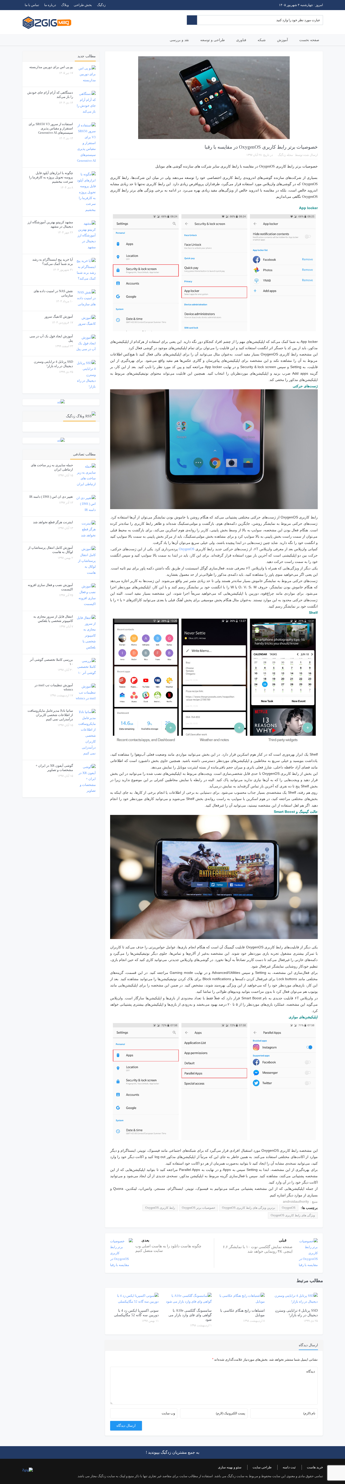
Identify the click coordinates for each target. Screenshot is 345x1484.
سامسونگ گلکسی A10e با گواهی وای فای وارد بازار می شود (190, 1315)
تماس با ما (32, 5)
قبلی (282, 1240)
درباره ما (50, 5)
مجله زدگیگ (285, 155)
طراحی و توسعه (212, 40)
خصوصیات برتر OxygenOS (198, 1208)
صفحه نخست (309, 40)
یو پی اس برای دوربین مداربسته (51, 67)
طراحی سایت (262, 1467)
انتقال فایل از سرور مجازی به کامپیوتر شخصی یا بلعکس (53, 619)
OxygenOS (186, 549)
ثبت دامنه (289, 1467)
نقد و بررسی (179, 40)
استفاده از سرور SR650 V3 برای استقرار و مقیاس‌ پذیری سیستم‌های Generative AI (51, 128)
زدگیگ (101, 5)
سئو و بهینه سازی (229, 1467)
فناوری (241, 40)
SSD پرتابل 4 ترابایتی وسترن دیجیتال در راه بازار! (53, 364)
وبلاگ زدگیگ (75, 416)
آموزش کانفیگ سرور (58, 316)
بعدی (145, 1240)
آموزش (282, 40)
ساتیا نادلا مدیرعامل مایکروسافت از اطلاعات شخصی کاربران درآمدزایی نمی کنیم (50, 715)
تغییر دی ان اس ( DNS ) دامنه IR (51, 497)
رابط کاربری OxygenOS (160, 1208)
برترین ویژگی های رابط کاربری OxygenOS (248, 1208)
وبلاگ (65, 5)
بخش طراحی (83, 5)
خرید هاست (315, 1467)
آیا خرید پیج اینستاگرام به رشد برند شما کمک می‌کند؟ (52, 262)
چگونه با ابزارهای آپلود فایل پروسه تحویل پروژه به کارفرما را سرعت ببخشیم (51, 177)
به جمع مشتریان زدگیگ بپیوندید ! (172, 1452)
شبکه (262, 40)
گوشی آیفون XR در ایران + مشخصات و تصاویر (54, 768)
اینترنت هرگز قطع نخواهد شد (53, 522)
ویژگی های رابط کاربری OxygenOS (293, 1215)
